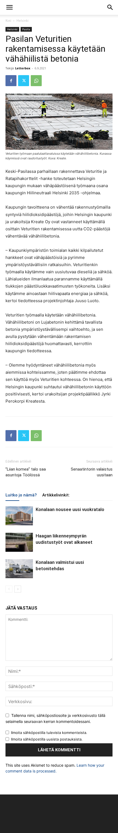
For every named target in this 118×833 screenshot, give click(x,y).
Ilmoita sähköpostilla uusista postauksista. (47, 739)
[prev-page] (8, 589)
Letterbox (22, 68)
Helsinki (22, 20)
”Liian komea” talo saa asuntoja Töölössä (25, 472)
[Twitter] (23, 80)
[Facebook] (10, 80)
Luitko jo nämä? (21, 495)
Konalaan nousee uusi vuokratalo (70, 509)
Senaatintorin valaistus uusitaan (92, 472)
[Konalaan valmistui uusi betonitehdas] (19, 568)
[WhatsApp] (36, 80)
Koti (8, 20)
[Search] (110, 7)
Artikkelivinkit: (56, 495)
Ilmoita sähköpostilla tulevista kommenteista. (49, 732)
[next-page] (17, 589)
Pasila (26, 29)
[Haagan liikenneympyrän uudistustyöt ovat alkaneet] (19, 542)
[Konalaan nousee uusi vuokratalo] (19, 515)
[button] (9, 7)
